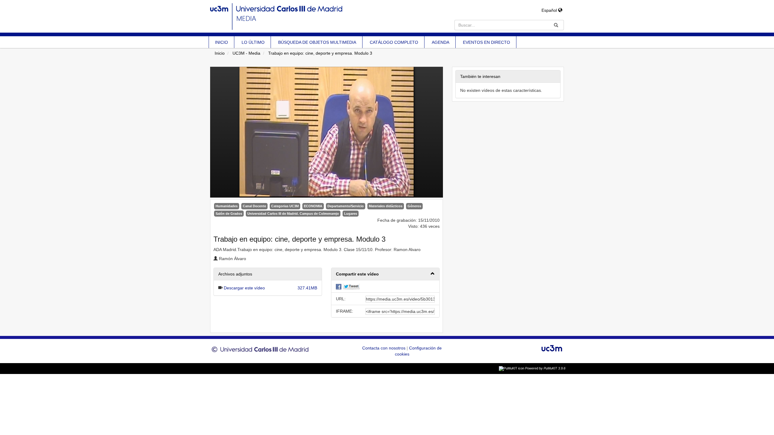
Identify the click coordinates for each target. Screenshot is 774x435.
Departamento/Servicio (345, 206)
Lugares (350, 213)
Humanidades (227, 206)
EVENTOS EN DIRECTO (486, 42)
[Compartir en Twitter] (351, 286)
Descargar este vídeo (244, 287)
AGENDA (440, 42)
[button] (385, 274)
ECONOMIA (313, 206)
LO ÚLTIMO (253, 42)
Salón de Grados (229, 213)
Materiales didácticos (385, 206)
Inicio (220, 53)
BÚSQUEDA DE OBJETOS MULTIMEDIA (317, 42)
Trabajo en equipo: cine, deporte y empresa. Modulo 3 (320, 53)
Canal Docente (254, 206)
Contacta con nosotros (384, 348)
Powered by (545, 368)
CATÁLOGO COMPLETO (394, 42)
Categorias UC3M (285, 206)
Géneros (414, 206)
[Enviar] (556, 25)
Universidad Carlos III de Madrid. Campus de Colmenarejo (293, 213)
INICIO (221, 42)
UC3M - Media (246, 53)
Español (549, 10)
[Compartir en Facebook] (338, 286)
